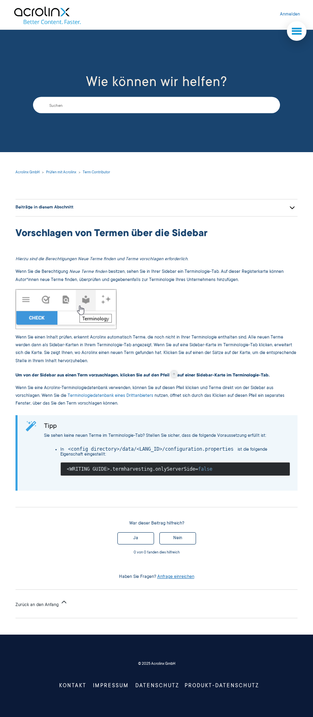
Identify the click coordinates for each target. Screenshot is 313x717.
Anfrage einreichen (175, 577)
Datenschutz (157, 686)
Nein (177, 538)
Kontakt (72, 686)
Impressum (111, 686)
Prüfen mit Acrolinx (61, 172)
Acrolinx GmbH (27, 172)
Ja (135, 538)
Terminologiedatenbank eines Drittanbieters (110, 396)
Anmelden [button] (290, 14)
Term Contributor (96, 172)
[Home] (47, 15)
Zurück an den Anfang (37, 605)
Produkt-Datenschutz (222, 686)
